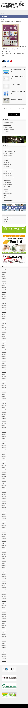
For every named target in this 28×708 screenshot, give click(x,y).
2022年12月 (4, 283)
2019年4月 (4, 358)
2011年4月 (4, 494)
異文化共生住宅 (7, 193)
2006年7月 (4, 621)
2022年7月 (4, 294)
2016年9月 (4, 392)
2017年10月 (4, 376)
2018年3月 (4, 367)
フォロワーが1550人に (16, 84)
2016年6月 (4, 396)
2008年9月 (4, 563)
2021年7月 (4, 309)
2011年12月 (4, 476)
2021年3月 (4, 316)
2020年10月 (4, 327)
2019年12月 (4, 345)
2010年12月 (4, 503)
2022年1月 (4, 298)
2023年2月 (4, 278)
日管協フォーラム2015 (8, 108)
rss (21, 2)
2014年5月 (4, 434)
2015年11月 (4, 403)
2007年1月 (4, 607)
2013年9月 (4, 443)
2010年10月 (4, 507)
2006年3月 (4, 629)
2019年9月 (4, 349)
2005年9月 (4, 643)
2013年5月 (4, 449)
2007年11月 (4, 585)
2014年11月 (4, 425)
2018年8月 (4, 363)
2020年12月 (4, 323)
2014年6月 (4, 432)
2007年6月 (4, 596)
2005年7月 (4, 647)
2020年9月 (4, 329)
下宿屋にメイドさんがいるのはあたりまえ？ (18, 92)
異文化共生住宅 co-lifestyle (12, 5)
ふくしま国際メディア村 (9, 151)
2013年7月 (4, 445)
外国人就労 (6, 197)
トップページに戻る (14, 114)
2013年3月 (4, 452)
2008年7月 (4, 567)
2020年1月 (4, 343)
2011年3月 (4, 496)
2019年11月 (4, 347)
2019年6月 (4, 354)
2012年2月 (4, 472)
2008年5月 (4, 572)
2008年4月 (4, 574)
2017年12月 (4, 372)
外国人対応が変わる (7, 125)
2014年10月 (4, 427)
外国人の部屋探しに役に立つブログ (18, 77)
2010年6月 (4, 516)
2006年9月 (4, 616)
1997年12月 (4, 661)
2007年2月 (4, 605)
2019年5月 (4, 356)
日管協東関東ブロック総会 (9, 129)
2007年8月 (4, 592)
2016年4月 (4, 398)
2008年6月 (4, 569)
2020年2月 (4, 340)
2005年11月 (4, 638)
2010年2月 (4, 525)
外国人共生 (6, 186)
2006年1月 (4, 634)
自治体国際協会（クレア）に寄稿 (18, 70)
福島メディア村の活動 (8, 127)
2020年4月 (4, 336)
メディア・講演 (6, 175)
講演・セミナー (7, 184)
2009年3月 (4, 549)
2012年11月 (4, 458)
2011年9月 (4, 483)
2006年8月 (4, 618)
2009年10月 (4, 534)
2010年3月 (4, 523)
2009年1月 (4, 554)
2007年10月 (4, 587)
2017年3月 (4, 383)
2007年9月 (4, 589)
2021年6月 (4, 312)
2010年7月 (4, 514)
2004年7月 (4, 649)
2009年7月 (4, 541)
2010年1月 (4, 527)
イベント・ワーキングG (8, 153)
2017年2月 (4, 385)
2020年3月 (4, 338)
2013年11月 (4, 438)
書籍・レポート (18, 21)
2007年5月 (4, 598)
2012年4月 (4, 467)
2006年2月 (4, 632)
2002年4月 (4, 654)
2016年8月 (4, 394)
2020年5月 (4, 334)
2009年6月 (4, 543)
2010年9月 (4, 509)
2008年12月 (4, 556)
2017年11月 (4, 374)
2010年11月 (4, 505)
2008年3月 (4, 576)
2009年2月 (4, 552)
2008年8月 (4, 565)
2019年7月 (4, 352)
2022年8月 (4, 292)
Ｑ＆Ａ (5, 195)
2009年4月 (4, 547)
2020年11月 (4, 325)
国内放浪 (6, 162)
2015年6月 (4, 412)
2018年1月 (4, 369)
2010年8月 (4, 512)
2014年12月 (4, 423)
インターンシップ (7, 200)
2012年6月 (4, 465)
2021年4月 (4, 314)
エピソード (6, 157)
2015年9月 (4, 407)
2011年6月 (4, 489)
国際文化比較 (6, 164)
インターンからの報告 (19, 108)
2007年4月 (4, 601)
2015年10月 (4, 405)
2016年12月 (4, 387)
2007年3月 (4, 603)
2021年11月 (4, 303)
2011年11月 (4, 478)
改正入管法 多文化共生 (16, 99)
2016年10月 (4, 389)
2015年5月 (4, 414)
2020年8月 (4, 332)
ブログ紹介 (6, 219)
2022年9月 (4, 289)
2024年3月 (4, 269)
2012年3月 (4, 469)
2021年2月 (4, 318)
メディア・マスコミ (11, 21)
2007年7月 (4, 594)
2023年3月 (4, 276)
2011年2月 (4, 498)
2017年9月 (4, 378)
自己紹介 (5, 221)
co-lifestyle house (8, 182)
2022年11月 (4, 285)
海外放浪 (6, 166)
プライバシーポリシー (8, 217)
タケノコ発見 (6, 131)
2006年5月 (4, 625)
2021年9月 (4, 307)
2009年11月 (4, 532)
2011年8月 (4, 485)
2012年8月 (4, 463)
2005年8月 (4, 645)
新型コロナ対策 (7, 155)
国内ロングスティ (7, 171)
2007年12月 (4, 583)
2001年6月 (4, 656)
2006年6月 (4, 623)
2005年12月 (4, 636)
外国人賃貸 (6, 191)
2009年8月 (4, 538)
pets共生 (6, 160)
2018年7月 (4, 365)
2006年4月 (4, 627)
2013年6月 (4, 447)
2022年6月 (4, 296)
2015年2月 (4, 418)
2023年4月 (4, 274)
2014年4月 (4, 436)
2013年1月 (4, 456)
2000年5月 (4, 658)
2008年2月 (4, 578)
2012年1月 (4, 474)
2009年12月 (4, 529)
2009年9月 (4, 536)
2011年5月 (4, 492)
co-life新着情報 (5, 21)
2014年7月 (4, 429)
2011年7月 (4, 487)
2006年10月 (4, 614)
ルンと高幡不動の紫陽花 (8, 122)
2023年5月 (4, 272)
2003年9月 (4, 652)
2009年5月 (4, 545)
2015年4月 (4, 416)
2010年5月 (4, 518)
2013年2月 (4, 454)
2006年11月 (4, 612)
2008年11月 (4, 558)
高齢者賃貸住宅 (7, 173)
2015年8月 (4, 409)
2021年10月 (4, 305)
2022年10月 (4, 287)
